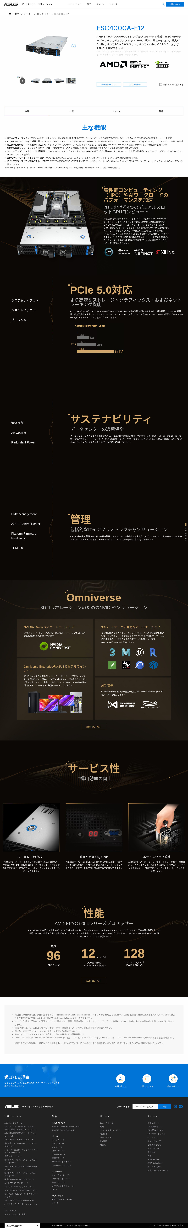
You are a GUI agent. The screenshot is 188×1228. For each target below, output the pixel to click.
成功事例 (104, 1133)
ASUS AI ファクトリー (14, 1123)
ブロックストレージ (60, 1178)
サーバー (27, 14)
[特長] (26, 111)
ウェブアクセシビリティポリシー (88, 8)
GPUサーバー (43, 14)
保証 (150, 1155)
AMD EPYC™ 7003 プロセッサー (19, 1200)
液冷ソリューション (13, 1156)
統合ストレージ (59, 1182)
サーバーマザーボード (61, 1161)
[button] (163, 4)
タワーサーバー (59, 1151)
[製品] (161, 111)
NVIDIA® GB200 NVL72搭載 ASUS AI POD (20, 1167)
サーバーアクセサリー (61, 1165)
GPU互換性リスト (156, 1130)
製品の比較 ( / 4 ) (15, 1225)
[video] (22, 81)
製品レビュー (106, 1137)
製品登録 (151, 1152)
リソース (100, 4)
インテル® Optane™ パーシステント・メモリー (21, 1195)
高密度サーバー (59, 1158)
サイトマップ (88, 8)
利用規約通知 (178, 1225)
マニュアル (152, 1137)
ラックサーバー (59, 1140)
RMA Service (153, 1159)
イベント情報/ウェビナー (111, 1130)
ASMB (55, 1203)
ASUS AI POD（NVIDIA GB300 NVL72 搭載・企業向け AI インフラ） (20, 1127)
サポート (114, 4)
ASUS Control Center (62, 1199)
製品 (89, 4)
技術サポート (153, 1123)
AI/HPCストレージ (60, 1175)
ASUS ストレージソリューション (18, 1186)
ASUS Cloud (10, 1210)
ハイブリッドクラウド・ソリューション (20, 1205)
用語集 (103, 1145)
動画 (102, 1126)
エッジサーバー (59, 1154)
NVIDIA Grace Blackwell (63, 1130)
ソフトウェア (58, 1195)
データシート (107, 84)
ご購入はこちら (154, 1145)
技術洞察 (104, 1141)
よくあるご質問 (154, 1166)
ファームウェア (154, 1141)
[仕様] (71, 111)
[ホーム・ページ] (9, 13)
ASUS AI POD (58, 1123)
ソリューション (75, 4)
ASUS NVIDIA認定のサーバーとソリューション (20, 1134)
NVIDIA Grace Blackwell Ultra (65, 1126)
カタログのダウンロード (158, 1170)
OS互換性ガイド (155, 1126)
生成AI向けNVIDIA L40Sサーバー (19, 1179)
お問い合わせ (135, 84)
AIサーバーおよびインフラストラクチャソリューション (20, 1151)
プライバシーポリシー (159, 1225)
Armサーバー (58, 1147)
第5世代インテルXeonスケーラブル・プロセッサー (20, 1161)
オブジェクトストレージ (62, 1186)
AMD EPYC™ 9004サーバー (17, 1183)
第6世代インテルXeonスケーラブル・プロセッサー (20, 1144)
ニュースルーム (106, 1123)
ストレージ (57, 1171)
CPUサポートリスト (156, 1133)
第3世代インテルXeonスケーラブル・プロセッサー (20, 1174)
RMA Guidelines (155, 1163)
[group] (35, 81)
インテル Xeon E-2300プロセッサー (20, 1190)
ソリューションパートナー (15, 1214)
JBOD (55, 1189)
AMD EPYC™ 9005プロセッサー (18, 1139)
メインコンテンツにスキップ (88, 8)
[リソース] (116, 111)
